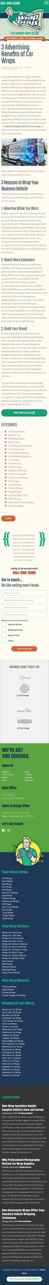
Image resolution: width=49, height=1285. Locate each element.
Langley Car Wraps (10, 1038)
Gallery (5, 771)
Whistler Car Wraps (11, 1069)
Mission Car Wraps (10, 1061)
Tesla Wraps (14, 484)
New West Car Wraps (12, 1055)
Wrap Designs (15, 505)
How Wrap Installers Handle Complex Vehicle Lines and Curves (23, 1108)
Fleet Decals (7, 961)
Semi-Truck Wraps (10, 907)
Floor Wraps (15, 466)
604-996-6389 (10, 3)
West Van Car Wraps (11, 1058)
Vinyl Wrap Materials (15, 980)
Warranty (29, 780)
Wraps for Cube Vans (11, 935)
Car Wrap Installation (19, 456)
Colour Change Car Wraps (14, 995)
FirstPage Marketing (32, 1279)
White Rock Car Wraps (12, 1029)
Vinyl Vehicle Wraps (15, 872)
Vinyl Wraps (14, 498)
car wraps (6, 108)
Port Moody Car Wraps (12, 1021)
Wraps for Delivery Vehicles (14, 944)
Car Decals (7, 887)
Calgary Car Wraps (10, 1035)
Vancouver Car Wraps (12, 1009)
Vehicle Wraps (15, 624)
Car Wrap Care (16, 449)
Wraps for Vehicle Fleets (13, 958)
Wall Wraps (7, 964)
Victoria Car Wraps (10, 1063)
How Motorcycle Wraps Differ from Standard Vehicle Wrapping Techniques (23, 1214)
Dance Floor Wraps (11, 972)
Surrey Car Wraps (10, 1026)
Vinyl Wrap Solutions (15, 926)
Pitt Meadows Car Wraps (13, 1043)
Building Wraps (16, 438)
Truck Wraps (15, 491)
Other (11, 641)
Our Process (7, 774)
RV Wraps (13, 480)
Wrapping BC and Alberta (18, 1003)
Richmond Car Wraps (11, 1049)
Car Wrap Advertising (9, 69)
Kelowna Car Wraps (11, 1075)
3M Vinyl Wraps (9, 986)
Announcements (16, 431)
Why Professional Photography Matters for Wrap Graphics (21, 1162)
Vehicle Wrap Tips (18, 495)
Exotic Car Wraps (10, 892)
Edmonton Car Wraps (11, 1032)
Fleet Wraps (15, 463)
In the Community (17, 473)
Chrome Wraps (9, 992)
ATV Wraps (7, 878)
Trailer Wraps (15, 488)
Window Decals (9, 967)
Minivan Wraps (9, 898)
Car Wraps (14, 459)
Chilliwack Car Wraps (11, 1052)
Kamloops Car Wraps (11, 1072)
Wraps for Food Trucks (12, 941)
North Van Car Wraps (11, 1012)
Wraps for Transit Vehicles (14, 955)
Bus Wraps (14, 442)
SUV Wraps (7, 909)
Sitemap (28, 777)
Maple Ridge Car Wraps (13, 1041)
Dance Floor (14, 635)
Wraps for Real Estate (12, 932)
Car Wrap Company (18, 452)
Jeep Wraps (7, 895)
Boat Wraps (14, 434)
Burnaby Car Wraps (11, 1015)
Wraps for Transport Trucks (14, 949)
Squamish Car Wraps (11, 1066)
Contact (28, 774)
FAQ (4, 780)
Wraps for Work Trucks (12, 952)
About (5, 777)
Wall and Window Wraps (21, 502)
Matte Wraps (8, 989)
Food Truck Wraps (17, 470)
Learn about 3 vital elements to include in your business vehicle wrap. (22, 173)
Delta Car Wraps (9, 1023)
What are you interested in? (14, 620)
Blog (27, 771)
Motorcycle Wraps (18, 477)
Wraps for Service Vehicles (14, 947)
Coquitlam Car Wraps (11, 1018)
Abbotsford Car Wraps (12, 1046)
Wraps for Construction (13, 938)
